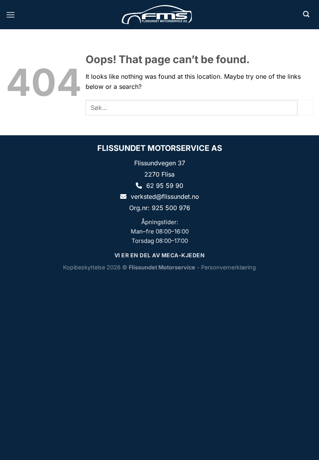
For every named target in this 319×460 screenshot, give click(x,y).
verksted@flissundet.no (165, 196)
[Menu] (10, 14)
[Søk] (306, 14)
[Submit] (305, 107)
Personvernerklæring (228, 267)
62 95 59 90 (164, 185)
